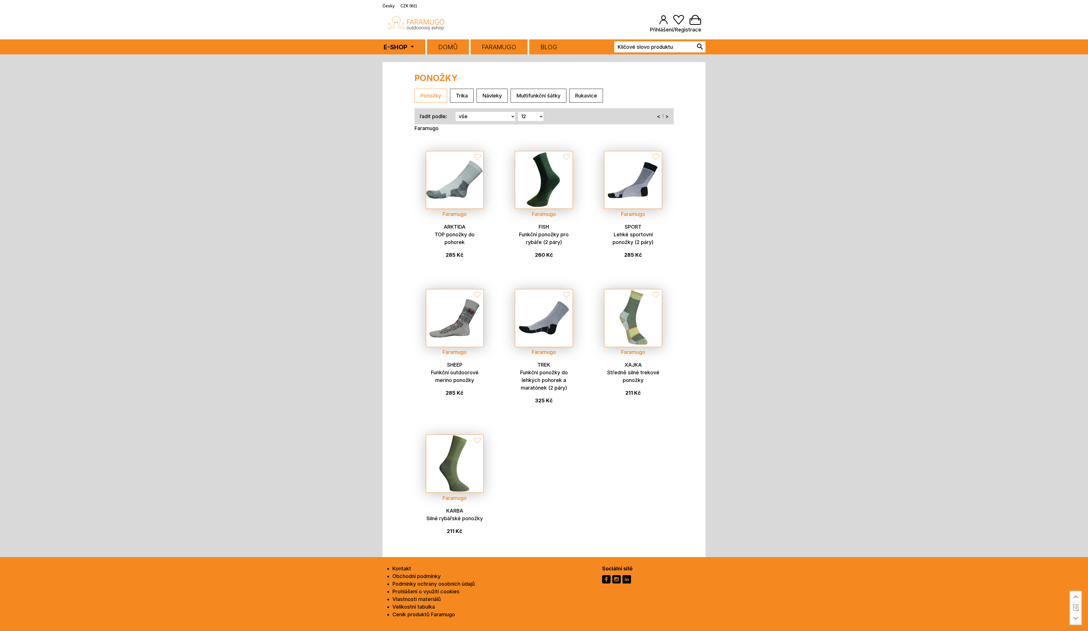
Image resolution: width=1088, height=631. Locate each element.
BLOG (549, 47)
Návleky (492, 96)
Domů (448, 47)
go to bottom (1076, 619)
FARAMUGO (499, 47)
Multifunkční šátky (538, 96)
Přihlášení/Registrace (675, 30)
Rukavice (586, 96)
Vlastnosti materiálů (416, 599)
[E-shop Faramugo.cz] (416, 23)
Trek (543, 365)
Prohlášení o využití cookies (426, 591)
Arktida (455, 227)
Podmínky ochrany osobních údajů (433, 584)
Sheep (454, 365)
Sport (633, 227)
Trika (462, 96)
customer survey (1076, 607)
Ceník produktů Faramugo (423, 614)
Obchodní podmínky (416, 576)
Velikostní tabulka (413, 607)
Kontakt (401, 568)
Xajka (633, 365)
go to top (1076, 596)
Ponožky (430, 96)
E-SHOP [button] (396, 47)
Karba (454, 511)
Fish (544, 227)
